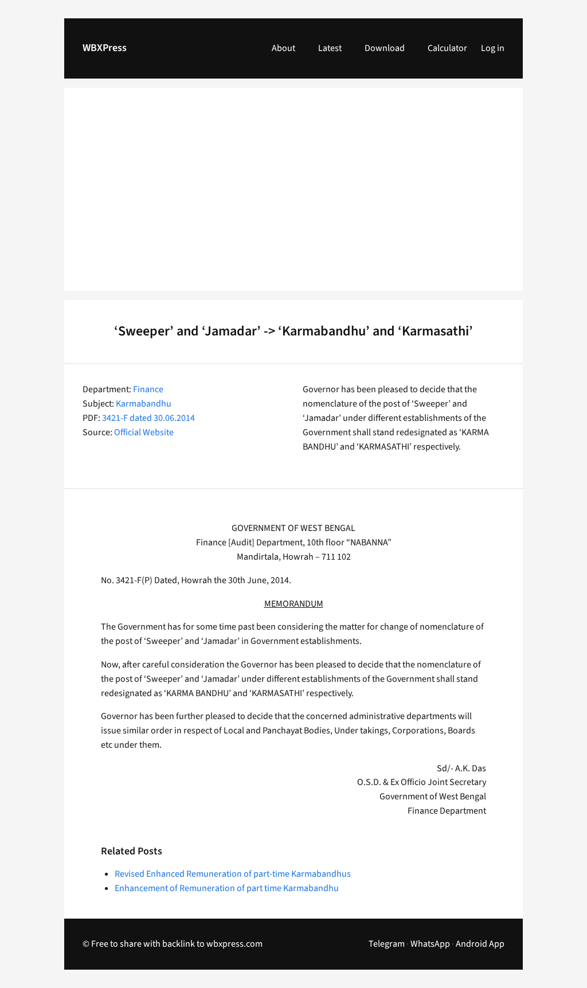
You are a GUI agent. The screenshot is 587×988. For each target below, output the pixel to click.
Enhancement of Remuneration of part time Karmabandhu (227, 888)
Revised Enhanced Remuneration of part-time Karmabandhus (233, 874)
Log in (492, 48)
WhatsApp (430, 944)
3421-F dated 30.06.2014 (148, 418)
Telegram (387, 944)
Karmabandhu (143, 403)
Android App (480, 944)
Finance (148, 389)
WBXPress (105, 48)
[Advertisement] (293, 196)
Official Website (144, 432)
